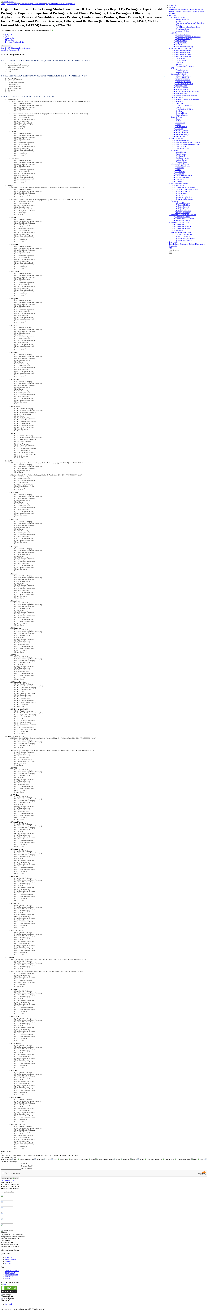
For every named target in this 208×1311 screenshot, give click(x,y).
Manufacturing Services (183, 197)
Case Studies (184, 244)
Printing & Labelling (182, 213)
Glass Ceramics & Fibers (184, 84)
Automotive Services (182, 52)
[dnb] (3, 1284)
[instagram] (6, 1304)
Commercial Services (182, 217)
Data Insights (173, 242)
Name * (24, 1164)
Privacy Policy (10, 1273)
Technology (179, 179)
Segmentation (10, 38)
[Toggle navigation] (15, 2)
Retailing (178, 111)
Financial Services (181, 70)
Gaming (178, 107)
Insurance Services (181, 72)
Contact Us (173, 246)
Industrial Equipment (182, 191)
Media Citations (10, 1259)
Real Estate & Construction (180, 222)
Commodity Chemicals (183, 82)
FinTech (178, 170)
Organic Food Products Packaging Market (60, 4)
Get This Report (6, 1180)
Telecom (178, 181)
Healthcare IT (180, 156)
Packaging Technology (183, 211)
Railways (178, 64)
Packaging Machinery (183, 205)
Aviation (178, 21)
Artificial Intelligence (182, 166)
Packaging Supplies (182, 209)
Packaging (174, 201)
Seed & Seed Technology (184, 46)
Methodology (9, 40)
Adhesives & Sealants (183, 76)
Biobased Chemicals (182, 80)
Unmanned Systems (182, 31)
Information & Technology (180, 164)
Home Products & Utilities (184, 109)
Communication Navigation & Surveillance (190, 23)
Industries (172, 15)
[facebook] (11, 1304)
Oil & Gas (179, 129)
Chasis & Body (180, 58)
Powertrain (179, 62)
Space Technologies (182, 29)
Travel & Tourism (181, 115)
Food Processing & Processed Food (187, 144)
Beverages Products (182, 140)
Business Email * (27, 1166)
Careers (7, 1278)
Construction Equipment (183, 226)
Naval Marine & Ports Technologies (187, 27)
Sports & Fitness (181, 113)
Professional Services (182, 221)
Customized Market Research (179, 9)
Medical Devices (181, 160)
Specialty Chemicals (182, 93)
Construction (179, 224)
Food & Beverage (177, 138)
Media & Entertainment (183, 176)
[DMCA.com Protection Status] (9, 1293)
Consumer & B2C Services (184, 219)
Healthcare (174, 150)
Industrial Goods (181, 193)
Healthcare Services (182, 158)
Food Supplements (181, 148)
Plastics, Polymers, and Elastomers (187, 91)
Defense (178, 25)
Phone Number (26, 1168)
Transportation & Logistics (184, 66)
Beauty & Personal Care (183, 105)
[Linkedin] (10, 1304)
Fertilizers (178, 45)
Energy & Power (176, 117)
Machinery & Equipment (179, 183)
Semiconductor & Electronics (181, 232)
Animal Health (180, 152)
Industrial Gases (181, 86)
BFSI (172, 68)
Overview (8, 34)
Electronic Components (183, 234)
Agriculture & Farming (183, 35)
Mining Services (181, 127)
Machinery (179, 195)
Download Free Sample (13, 42)
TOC (7, 36)
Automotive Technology (183, 54)
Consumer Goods (177, 97)
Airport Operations (181, 19)
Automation (179, 185)
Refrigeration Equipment (184, 199)
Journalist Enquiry (11, 1275)
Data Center (179, 168)
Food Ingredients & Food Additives (187, 142)
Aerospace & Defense (178, 17)
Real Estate (179, 230)
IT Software (179, 174)
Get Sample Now (7, 1178)
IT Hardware (180, 172)
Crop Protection (181, 43)
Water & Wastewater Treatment (186, 95)
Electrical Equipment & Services (186, 189)
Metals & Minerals (181, 88)
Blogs (197, 244)
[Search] (170, 252)
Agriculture (174, 33)
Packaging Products (182, 207)
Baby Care (179, 103)
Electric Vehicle (180, 60)
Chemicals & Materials (178, 74)
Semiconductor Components (185, 238)
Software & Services (182, 177)
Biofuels (178, 121)
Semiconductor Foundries (184, 240)
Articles (202, 244)
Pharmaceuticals (181, 162)
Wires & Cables (180, 136)
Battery (178, 119)
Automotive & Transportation (181, 48)
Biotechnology (180, 154)
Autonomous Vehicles (183, 56)
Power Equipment (181, 131)
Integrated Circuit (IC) (183, 236)
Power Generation (181, 133)
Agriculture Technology (183, 39)
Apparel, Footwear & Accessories (187, 99)
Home (3, 4)
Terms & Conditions (12, 1271)
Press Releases (174, 244)
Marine (178, 125)
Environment (180, 123)
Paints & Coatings (181, 89)
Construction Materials (183, 228)
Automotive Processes (183, 50)
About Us (172, 5)
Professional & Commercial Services (183, 215)
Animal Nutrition (181, 41)
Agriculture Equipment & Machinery (188, 37)
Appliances (179, 101)
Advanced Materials (182, 78)
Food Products (180, 146)
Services (172, 7)
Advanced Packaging (182, 203)
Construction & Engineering (185, 187)
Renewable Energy (182, 134)
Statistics (192, 244)
